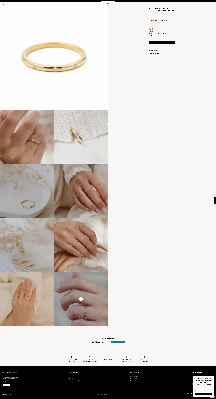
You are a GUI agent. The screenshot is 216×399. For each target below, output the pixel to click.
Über (201, 372)
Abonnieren (203, 394)
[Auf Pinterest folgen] (6, 389)
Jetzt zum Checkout (162, 42)
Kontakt (70, 374)
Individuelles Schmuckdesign (74, 380)
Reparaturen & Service (73, 381)
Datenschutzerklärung (133, 378)
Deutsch (202, 4)
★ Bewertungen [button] (215, 200)
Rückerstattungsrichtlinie (133, 376)
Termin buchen (71, 378)
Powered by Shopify (107, 394)
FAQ (70, 376)
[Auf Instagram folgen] (3, 389)
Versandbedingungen (133, 374)
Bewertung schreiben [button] (118, 342)
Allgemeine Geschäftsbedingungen (135, 380)
